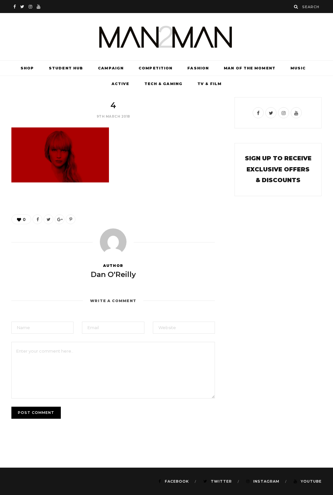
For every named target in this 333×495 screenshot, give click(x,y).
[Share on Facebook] (37, 219)
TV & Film (209, 83)
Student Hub (66, 68)
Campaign (111, 68)
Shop (27, 68)
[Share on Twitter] (48, 219)
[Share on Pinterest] (70, 219)
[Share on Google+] (59, 219)
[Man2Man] (166, 37)
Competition (155, 68)
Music (298, 68)
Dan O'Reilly (113, 274)
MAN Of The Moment (249, 68)
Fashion (198, 68)
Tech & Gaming (163, 83)
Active (120, 83)
